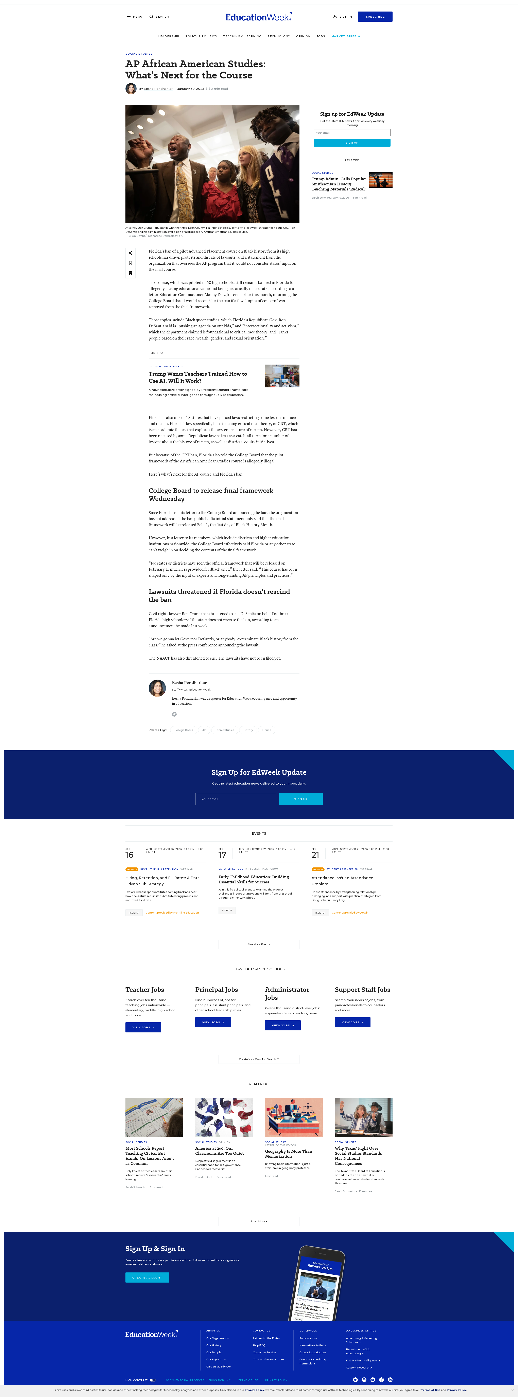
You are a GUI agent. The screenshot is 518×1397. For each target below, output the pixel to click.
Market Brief (344, 36)
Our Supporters (216, 1359)
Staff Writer (179, 689)
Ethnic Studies (224, 730)
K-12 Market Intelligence (362, 1360)
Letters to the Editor (266, 1338)
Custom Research (358, 1367)
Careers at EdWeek (218, 1366)
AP (204, 730)
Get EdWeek (308, 1330)
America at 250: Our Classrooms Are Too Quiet (219, 1151)
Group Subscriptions (312, 1352)
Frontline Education (186, 912)
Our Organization (217, 1338)
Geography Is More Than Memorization (288, 1154)
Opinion (303, 36)
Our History (213, 1345)
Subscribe (375, 16)
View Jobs (142, 1027)
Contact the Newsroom (268, 1359)
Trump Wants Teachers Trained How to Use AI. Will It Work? (198, 377)
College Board (183, 730)
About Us (213, 1330)
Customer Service (264, 1352)
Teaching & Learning (242, 36)
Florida (266, 730)
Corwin (363, 912)
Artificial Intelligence (166, 366)
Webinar (186, 869)
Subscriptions (308, 1338)
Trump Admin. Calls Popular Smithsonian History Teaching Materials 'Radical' (339, 184)
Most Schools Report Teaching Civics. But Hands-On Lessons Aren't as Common (149, 1156)
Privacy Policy (276, 1380)
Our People (213, 1352)
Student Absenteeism (342, 869)
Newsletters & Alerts (312, 1345)
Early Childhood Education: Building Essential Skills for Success (254, 880)
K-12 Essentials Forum (261, 868)
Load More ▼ (259, 1221)
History (248, 730)
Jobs (321, 36)
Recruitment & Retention (159, 869)
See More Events (259, 944)
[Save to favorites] (130, 263)
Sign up (301, 799)
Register (134, 913)
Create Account (147, 1277)
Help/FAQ (259, 1345)
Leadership (168, 36)
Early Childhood (231, 868)
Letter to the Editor (280, 1145)
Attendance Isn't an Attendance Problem (342, 881)
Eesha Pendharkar (158, 89)
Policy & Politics (201, 36)
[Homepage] (259, 16)
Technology (278, 36)
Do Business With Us (361, 1330)
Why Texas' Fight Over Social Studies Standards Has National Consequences (358, 1156)
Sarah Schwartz (322, 197)
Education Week (199, 689)
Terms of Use (248, 1380)
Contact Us (261, 1330)
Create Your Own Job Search (258, 1059)
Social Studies (139, 53)
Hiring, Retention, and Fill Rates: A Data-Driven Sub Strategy (163, 881)
